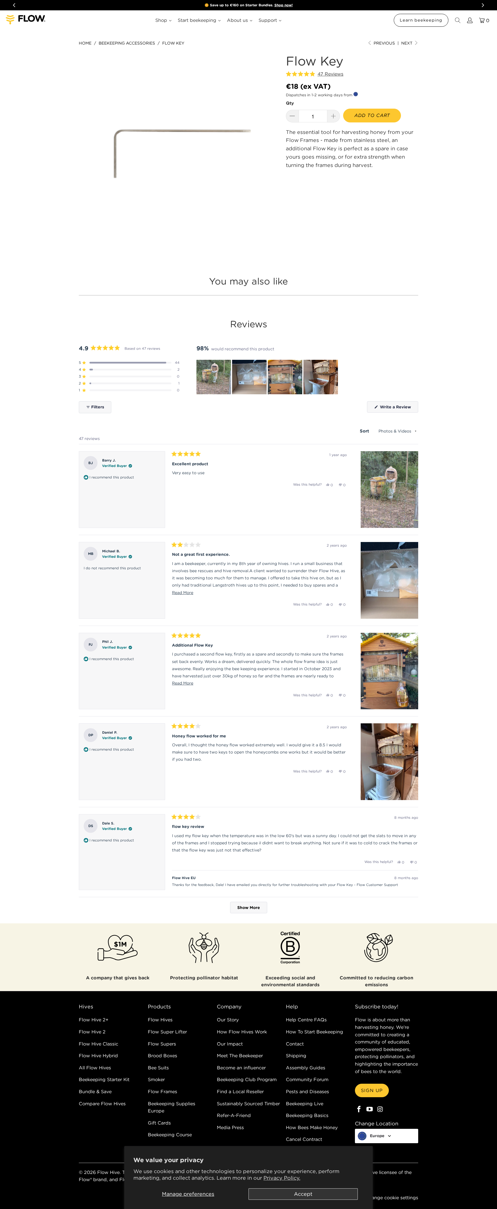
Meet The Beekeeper (240, 1055)
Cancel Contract (304, 1139)
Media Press (230, 1127)
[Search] (457, 20)
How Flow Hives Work (242, 1032)
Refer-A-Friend (234, 1115)
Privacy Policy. (281, 1178)
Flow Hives (160, 1019)
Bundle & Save (95, 1091)
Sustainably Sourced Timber (248, 1103)
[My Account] (469, 20)
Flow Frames (162, 1091)
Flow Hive (108, 1172)
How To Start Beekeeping (314, 1032)
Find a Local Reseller (240, 1091)
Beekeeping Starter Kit (104, 1079)
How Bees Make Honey (312, 1127)
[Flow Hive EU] (26, 20)
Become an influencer (241, 1067)
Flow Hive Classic (98, 1044)
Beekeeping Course (170, 1134)
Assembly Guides (305, 1067)
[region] (267, 377)
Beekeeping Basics (307, 1115)
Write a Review (398, 408)
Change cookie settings (391, 1197)
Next (407, 43)
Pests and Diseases (307, 1091)
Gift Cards (159, 1123)
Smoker (156, 1079)
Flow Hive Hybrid (98, 1055)
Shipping (296, 1055)
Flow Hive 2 (92, 1032)
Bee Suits (158, 1067)
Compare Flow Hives (102, 1103)
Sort (365, 431)
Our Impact (230, 1044)
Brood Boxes (162, 1055)
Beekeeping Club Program (247, 1079)
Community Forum (307, 1079)
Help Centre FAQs (306, 1019)
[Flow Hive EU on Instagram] (380, 1109)
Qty (290, 103)
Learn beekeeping (421, 20)
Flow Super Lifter (167, 1032)
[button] (314, 74)
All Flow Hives (95, 1067)
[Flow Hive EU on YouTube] (370, 1109)
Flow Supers (162, 1044)
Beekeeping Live (304, 1103)
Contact (295, 1044)
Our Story (228, 1019)
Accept (303, 1194)
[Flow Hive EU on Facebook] (359, 1109)
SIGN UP (372, 1090)
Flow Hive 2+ (93, 1019)
